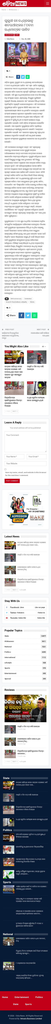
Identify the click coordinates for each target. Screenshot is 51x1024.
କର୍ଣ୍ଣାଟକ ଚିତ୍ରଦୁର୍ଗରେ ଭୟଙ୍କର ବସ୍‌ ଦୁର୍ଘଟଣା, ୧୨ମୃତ (10, 335)
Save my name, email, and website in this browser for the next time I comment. (25, 473)
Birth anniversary (16, 298)
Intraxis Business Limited (31, 1019)
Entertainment (10, 673)
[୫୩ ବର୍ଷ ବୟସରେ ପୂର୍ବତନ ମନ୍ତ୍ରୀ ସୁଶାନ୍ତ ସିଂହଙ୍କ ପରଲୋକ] (8, 837)
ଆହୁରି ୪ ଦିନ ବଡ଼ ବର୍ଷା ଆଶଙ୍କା (29, 555)
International (10, 657)
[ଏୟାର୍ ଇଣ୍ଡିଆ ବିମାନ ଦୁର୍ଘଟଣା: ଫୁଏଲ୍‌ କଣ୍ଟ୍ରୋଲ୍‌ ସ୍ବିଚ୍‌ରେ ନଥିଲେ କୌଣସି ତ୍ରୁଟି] (8, 978)
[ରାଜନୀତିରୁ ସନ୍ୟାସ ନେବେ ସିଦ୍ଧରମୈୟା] (8, 849)
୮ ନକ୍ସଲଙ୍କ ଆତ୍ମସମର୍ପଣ (26, 963)
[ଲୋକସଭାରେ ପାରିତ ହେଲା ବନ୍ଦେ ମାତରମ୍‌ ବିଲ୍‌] (10, 570)
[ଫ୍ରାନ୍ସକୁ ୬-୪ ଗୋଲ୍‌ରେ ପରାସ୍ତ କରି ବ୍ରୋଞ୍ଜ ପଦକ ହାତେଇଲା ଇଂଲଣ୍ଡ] (8, 901)
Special (8, 679)
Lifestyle (8, 663)
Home (5, 997)
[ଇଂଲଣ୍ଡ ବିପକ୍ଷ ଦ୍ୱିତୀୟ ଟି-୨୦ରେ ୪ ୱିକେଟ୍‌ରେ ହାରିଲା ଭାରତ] (8, 926)
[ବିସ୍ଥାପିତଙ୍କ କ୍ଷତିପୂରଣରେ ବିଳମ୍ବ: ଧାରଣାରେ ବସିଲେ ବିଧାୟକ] (14, 388)
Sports (7, 668)
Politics (8, 652)
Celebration (28, 298)
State (17, 35)
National (8, 647)
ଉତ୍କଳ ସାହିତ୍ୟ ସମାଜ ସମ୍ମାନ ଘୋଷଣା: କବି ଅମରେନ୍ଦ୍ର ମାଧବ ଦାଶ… (25, 717)
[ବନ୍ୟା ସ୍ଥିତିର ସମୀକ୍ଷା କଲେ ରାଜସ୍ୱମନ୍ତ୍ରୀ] (36, 388)
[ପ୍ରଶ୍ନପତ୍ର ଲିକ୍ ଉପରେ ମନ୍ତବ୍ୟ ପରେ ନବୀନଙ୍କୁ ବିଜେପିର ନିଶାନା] (8, 862)
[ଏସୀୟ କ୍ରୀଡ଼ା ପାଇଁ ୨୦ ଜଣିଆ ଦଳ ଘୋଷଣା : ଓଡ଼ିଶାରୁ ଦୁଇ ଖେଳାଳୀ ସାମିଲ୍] (8, 889)
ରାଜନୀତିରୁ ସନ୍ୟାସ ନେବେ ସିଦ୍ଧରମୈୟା (29, 847)
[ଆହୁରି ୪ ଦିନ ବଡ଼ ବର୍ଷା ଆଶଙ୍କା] (36, 357)
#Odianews (9, 35)
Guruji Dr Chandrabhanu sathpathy (16, 302)
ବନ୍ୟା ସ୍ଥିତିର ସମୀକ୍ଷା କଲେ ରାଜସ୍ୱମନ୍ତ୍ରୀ (32, 819)
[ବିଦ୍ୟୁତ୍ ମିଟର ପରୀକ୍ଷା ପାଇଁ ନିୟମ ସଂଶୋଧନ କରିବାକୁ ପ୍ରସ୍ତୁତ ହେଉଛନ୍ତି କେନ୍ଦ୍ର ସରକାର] (8, 954)
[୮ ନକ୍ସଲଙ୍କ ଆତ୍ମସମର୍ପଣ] (8, 966)
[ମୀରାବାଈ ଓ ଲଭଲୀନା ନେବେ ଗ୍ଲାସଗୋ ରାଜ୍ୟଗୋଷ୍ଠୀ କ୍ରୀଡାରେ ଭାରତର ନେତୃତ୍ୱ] (8, 914)
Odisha (32, 302)
